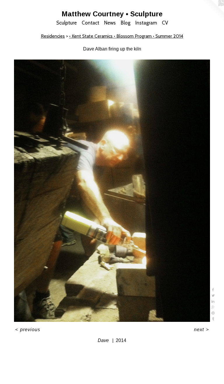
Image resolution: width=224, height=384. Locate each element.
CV (165, 23)
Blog (125, 23)
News (110, 23)
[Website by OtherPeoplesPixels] (212, 11)
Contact (90, 23)
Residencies (53, 36)
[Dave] (112, 191)
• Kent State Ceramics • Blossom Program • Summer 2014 (126, 36)
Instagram (146, 23)
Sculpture (66, 23)
